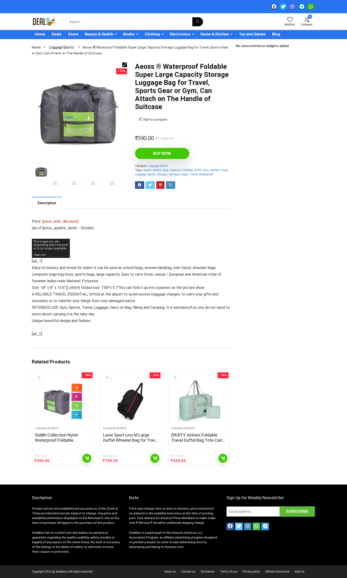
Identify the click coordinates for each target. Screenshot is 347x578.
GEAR (197, 170)
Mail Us (300, 571)
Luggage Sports (62, 47)
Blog (276, 34)
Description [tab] (47, 203)
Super (184, 174)
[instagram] (292, 6)
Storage (162, 174)
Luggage (140, 174)
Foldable (187, 170)
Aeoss (147, 170)
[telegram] (301, 6)
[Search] (197, 21)
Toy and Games (252, 34)
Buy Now (162, 153)
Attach (157, 170)
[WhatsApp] (310, 6)
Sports (152, 174)
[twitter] (283, 6)
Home (40, 34)
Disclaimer (208, 571)
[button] (124, 64)
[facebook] (274, 6)
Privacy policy (251, 571)
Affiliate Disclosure (277, 571)
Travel (193, 174)
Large (223, 170)
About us (170, 571)
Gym (205, 170)
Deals (57, 34)
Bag (165, 170)
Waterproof (206, 174)
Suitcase (174, 174)
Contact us (188, 571)
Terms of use (228, 571)
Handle (214, 170)
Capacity (174, 170)
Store (73, 34)
